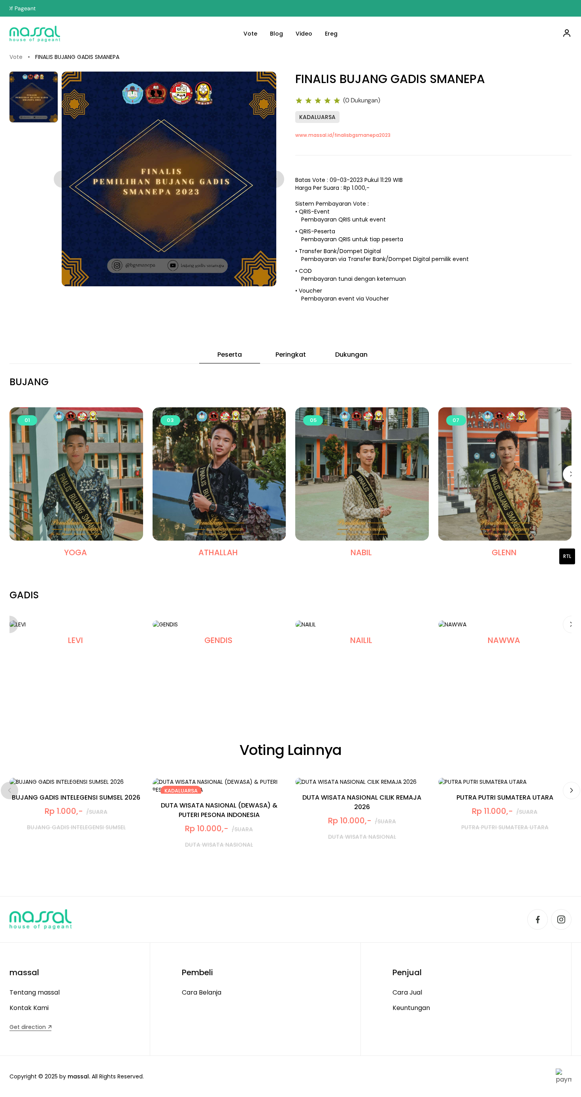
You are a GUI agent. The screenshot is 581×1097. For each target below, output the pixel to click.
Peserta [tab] (229, 354)
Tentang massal (34, 992)
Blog (276, 34)
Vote (250, 34)
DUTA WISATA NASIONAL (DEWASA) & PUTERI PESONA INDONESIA (219, 810)
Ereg (331, 34)
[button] (571, 790)
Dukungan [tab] (351, 354)
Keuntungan (411, 1007)
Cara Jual (407, 992)
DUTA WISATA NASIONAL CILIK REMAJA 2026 (361, 802)
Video (304, 34)
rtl (567, 556)
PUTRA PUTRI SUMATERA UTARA (504, 797)
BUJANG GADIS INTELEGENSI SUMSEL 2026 (76, 797)
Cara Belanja (201, 992)
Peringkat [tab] (290, 354)
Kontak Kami (29, 1007)
